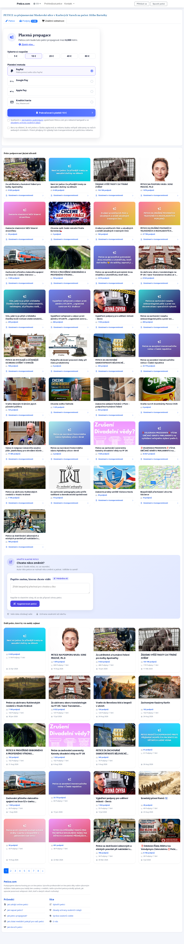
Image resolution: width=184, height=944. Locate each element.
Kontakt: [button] (68, 4)
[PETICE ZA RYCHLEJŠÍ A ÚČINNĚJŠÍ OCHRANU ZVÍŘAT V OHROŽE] (25, 354)
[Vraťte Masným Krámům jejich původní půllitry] (25, 397)
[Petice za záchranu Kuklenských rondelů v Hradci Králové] (25, 485)
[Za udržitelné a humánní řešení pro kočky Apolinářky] (25, 178)
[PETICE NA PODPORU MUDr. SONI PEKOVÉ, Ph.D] (159, 178)
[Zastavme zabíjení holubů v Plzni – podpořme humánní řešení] (114, 397)
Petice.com (23, 3)
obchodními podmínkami (32, 120)
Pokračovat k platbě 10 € (53, 112)
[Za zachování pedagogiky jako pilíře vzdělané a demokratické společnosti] (70, 485)
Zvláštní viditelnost (54, 20)
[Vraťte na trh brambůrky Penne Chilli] (159, 396)
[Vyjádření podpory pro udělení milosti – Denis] (114, 310)
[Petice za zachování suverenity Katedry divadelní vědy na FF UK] (114, 441)
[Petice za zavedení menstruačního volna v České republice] (159, 354)
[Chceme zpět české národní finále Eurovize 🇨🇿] (70, 222)
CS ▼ (38, 4)
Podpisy (29, 20)
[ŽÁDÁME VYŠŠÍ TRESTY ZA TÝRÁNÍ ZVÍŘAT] (114, 178)
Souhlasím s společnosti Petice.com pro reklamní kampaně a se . (50, 121)
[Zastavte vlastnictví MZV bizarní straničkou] (25, 222)
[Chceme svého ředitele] (70, 396)
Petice (11, 20)
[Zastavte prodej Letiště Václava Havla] (114, 484)
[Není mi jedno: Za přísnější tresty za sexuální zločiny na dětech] (70, 178)
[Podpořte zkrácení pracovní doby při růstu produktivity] (70, 354)
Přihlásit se (142, 4)
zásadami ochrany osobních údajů (25, 122)
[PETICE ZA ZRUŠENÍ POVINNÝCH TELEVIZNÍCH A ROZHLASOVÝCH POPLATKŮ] (159, 222)
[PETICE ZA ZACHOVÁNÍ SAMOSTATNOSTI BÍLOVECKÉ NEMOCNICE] (114, 354)
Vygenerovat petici (27, 603)
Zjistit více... (28, 44)
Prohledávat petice (53, 4)
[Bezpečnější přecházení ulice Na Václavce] (159, 485)
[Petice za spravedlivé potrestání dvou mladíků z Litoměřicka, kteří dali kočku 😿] (114, 266)
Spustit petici (159, 4)
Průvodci (9, 899)
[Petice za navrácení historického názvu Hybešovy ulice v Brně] (70, 441)
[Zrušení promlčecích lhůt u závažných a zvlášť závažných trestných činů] (114, 222)
